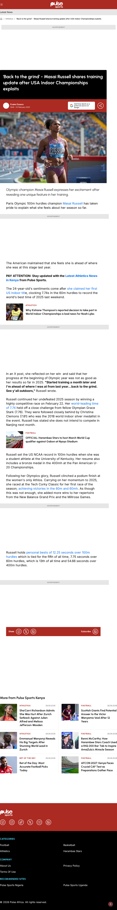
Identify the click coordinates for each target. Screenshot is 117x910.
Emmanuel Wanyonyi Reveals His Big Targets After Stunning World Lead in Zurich (37, 744)
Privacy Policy (71, 865)
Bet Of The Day (27, 758)
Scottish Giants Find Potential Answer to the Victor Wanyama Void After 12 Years (99, 716)
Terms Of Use (8, 871)
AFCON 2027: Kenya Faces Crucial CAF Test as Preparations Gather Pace (97, 766)
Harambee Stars (72, 851)
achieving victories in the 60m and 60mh (48, 488)
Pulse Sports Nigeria (11, 885)
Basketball (69, 845)
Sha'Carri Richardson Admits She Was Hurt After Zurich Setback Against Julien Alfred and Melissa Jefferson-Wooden (37, 718)
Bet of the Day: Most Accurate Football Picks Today (34, 766)
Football (86, 705)
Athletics (9, 19)
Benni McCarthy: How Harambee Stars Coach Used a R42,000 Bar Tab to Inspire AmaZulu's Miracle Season (99, 744)
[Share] (101, 106)
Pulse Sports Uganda (75, 885)
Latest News (6, 12)
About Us (5, 865)
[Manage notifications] (110, 904)
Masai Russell (73, 203)
